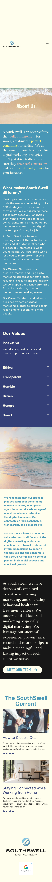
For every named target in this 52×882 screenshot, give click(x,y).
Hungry (8, 406)
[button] (47, 44)
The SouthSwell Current (26, 700)
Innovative (11, 343)
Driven (8, 396)
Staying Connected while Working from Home (24, 790)
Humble (9, 386)
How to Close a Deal (20, 737)
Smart (7, 415)
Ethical (8, 367)
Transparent (12, 377)
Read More (9, 753)
